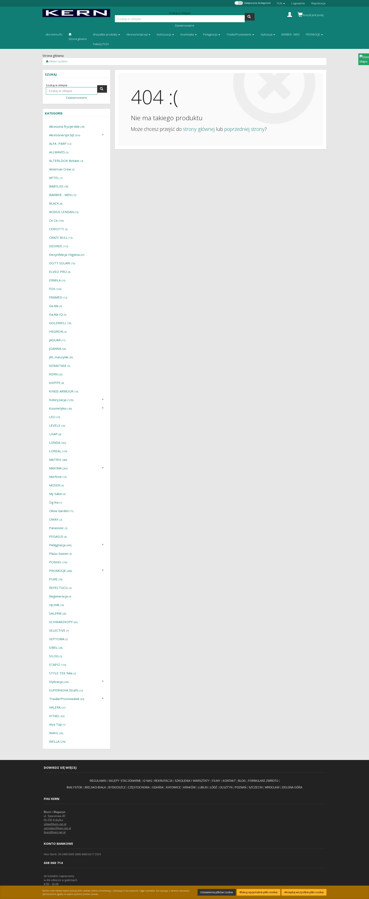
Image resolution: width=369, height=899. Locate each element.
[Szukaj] (250, 16)
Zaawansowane (184, 25)
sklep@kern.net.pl (55, 824)
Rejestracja (318, 3)
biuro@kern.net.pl (55, 832)
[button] (281, 3)
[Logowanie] (289, 14)
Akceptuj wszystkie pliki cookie (304, 892)
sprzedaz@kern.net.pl (57, 828)
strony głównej (199, 129)
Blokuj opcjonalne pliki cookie (259, 892)
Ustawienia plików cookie (216, 892)
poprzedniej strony (244, 129)
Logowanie (298, 3)
